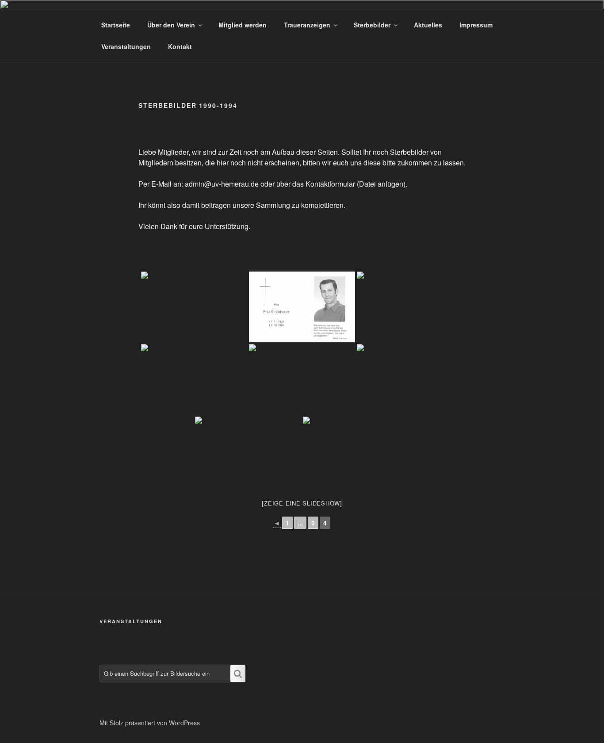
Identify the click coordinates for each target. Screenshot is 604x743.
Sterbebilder (372, 24)
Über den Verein (171, 24)
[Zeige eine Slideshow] (302, 503)
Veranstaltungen (126, 46)
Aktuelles (428, 24)
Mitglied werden (242, 24)
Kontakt (180, 46)
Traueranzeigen (307, 24)
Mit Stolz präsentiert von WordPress (149, 722)
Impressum (476, 24)
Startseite (115, 24)
